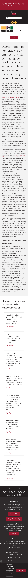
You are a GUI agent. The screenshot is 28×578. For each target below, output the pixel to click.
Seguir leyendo (10, 326)
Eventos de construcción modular (14, 526)
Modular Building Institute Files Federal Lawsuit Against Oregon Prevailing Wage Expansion (14, 319)
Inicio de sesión (16, 12)
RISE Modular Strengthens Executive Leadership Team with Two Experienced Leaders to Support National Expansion (14, 359)
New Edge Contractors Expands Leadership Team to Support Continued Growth (13, 338)
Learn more (9, 576)
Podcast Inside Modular (14, 530)
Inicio (3, 12)
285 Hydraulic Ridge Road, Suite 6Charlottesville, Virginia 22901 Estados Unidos (15, 543)
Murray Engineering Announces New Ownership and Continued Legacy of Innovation (13, 424)
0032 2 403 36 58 (15, 557)
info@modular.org (15, 561)
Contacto (8, 12)
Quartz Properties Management (11, 97)
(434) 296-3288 (15, 547)
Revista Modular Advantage (14, 528)
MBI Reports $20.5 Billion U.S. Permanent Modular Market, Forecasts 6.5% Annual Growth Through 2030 (14, 380)
